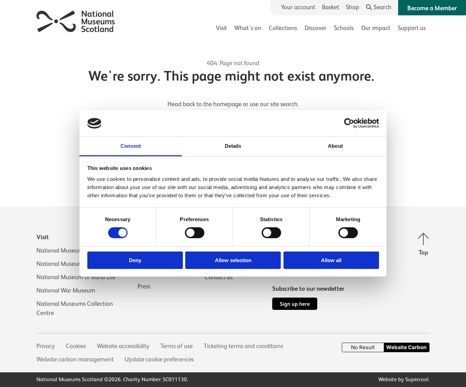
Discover (315, 28)
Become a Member (432, 8)
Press (143, 286)
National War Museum (66, 290)
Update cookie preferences (159, 359)
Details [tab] (233, 146)
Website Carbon (406, 347)
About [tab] (335, 146)
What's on (247, 28)
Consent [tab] (130, 146)
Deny (135, 260)
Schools (344, 28)
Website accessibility (123, 346)
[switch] (194, 232)
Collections (283, 28)
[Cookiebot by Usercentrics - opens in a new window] (349, 123)
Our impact (375, 28)
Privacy (46, 346)
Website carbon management (75, 359)
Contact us (219, 277)
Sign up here (295, 304)
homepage (227, 104)
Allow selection (233, 260)
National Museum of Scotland (75, 250)
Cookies (76, 346)
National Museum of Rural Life (76, 277)
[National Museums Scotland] (76, 20)
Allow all (331, 260)
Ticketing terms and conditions (243, 346)
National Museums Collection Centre (75, 308)
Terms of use (176, 346)
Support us (412, 28)
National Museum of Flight (71, 263)
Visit (221, 28)
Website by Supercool (403, 379)
